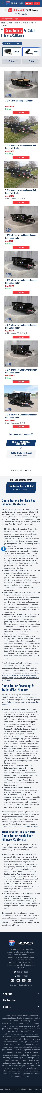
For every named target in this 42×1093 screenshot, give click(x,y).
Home (3, 23)
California (10, 23)
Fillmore (17, 23)
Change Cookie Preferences (21, 985)
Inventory (25, 23)
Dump (32, 23)
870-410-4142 (22, 972)
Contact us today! (31, 826)
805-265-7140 (22, 976)
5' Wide (11, 61)
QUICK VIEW (21, 113)
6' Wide (31, 61)
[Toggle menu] (3, 3)
